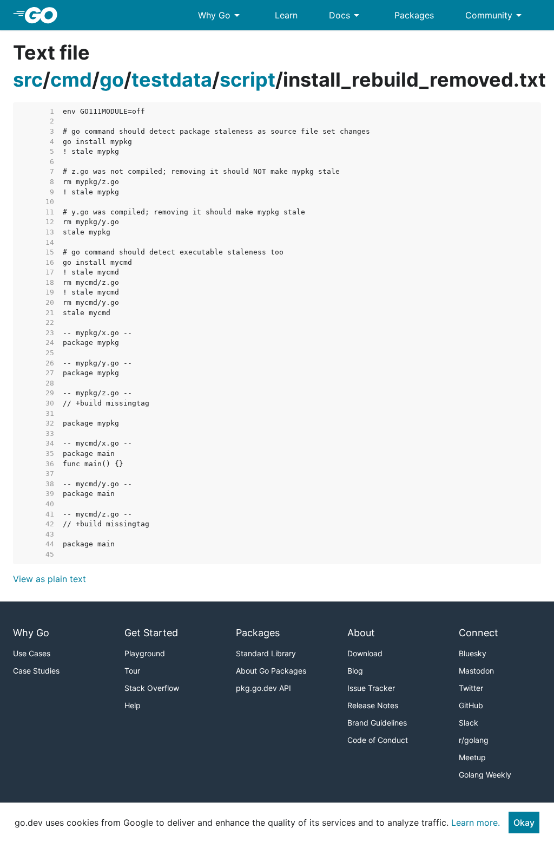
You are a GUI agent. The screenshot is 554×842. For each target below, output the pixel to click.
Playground (144, 653)
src (28, 80)
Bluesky (472, 653)
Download (364, 653)
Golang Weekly (485, 774)
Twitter (471, 688)
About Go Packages (271, 670)
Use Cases (31, 653)
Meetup (472, 757)
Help (132, 705)
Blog (355, 670)
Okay (524, 822)
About (361, 632)
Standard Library (266, 653)
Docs (346, 15)
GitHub (471, 705)
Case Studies (36, 670)
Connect (478, 632)
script (247, 80)
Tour (132, 670)
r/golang (474, 740)
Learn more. (475, 822)
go (112, 80)
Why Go (220, 15)
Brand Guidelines (377, 722)
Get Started (151, 632)
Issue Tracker (371, 688)
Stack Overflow (151, 688)
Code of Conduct (377, 740)
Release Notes (372, 705)
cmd (71, 80)
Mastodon (476, 670)
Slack (468, 722)
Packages (414, 15)
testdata (171, 80)
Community (495, 15)
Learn (286, 15)
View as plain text (49, 578)
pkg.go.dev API (263, 688)
